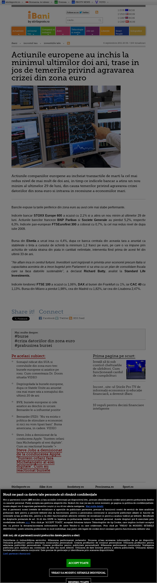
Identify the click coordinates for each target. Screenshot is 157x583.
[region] (78, 536)
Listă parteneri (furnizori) (16, 553)
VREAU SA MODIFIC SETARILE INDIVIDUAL (78, 572)
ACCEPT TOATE (78, 563)
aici (27, 522)
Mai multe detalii (94, 506)
